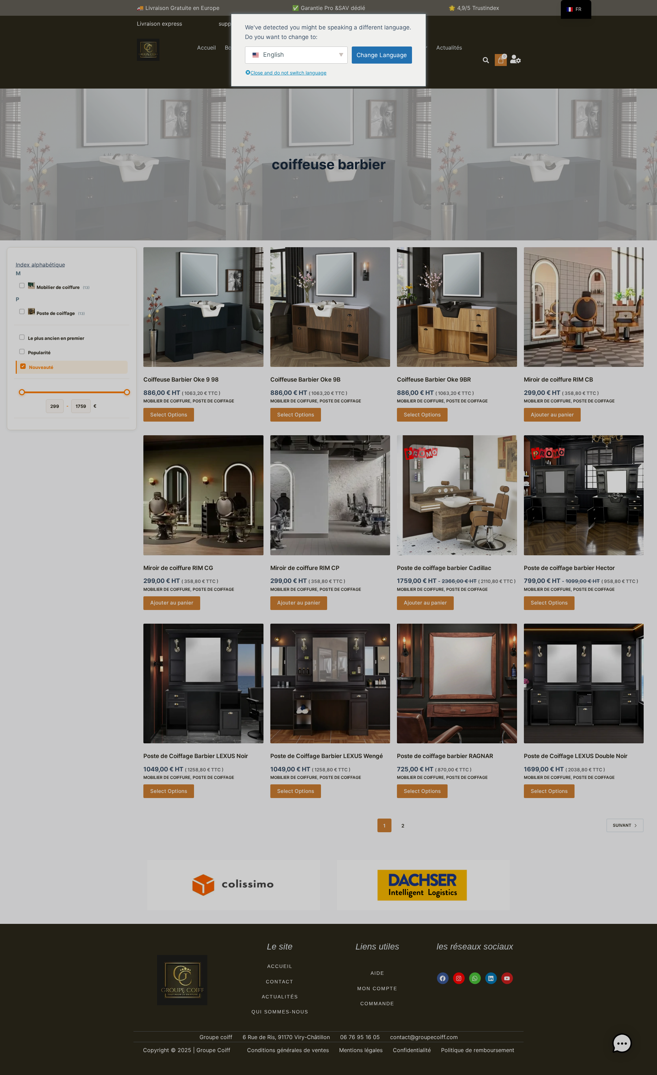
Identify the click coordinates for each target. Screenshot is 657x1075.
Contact (280, 981)
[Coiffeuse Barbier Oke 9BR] (457, 307)
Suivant (622, 825)
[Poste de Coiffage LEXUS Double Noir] (584, 684)
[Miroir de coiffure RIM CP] (330, 495)
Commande (377, 1003)
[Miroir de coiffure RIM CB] (584, 307)
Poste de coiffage (213, 400)
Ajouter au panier (552, 414)
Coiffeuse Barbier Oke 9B (305, 379)
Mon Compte (377, 988)
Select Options (168, 414)
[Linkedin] (491, 978)
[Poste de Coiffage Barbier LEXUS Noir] (203, 684)
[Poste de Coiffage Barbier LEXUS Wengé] (330, 684)
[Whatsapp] (475, 978)
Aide (377, 973)
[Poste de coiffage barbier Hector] (584, 495)
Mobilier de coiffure (166, 400)
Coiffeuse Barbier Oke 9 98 (181, 379)
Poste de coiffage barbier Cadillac (444, 568)
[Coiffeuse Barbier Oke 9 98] (203, 307)
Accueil (206, 47)
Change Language (382, 55)
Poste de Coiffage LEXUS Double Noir (576, 756)
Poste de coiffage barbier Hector (569, 568)
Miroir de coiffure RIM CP (304, 568)
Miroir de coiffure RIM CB (558, 379)
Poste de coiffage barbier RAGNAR (445, 756)
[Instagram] (459, 978)
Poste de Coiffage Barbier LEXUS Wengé (326, 756)
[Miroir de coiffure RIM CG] (203, 495)
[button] (485, 60)
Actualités (449, 47)
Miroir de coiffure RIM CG (178, 568)
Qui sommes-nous (280, 1011)
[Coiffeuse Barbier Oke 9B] (330, 307)
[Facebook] (443, 978)
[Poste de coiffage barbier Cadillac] (457, 495)
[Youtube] (507, 978)
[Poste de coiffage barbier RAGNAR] (457, 684)
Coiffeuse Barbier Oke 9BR (434, 379)
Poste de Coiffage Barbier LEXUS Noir (195, 756)
